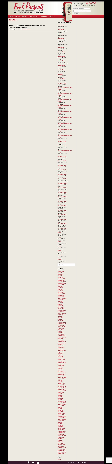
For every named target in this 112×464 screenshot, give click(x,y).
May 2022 (60, 331)
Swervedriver (61, 25)
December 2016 (62, 386)
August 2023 (61, 314)
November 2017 (62, 374)
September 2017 (62, 377)
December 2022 (62, 322)
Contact (44, 16)
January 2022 (61, 334)
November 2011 (62, 432)
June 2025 (60, 287)
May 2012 (60, 423)
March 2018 (61, 371)
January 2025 (61, 295)
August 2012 (61, 420)
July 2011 (60, 438)
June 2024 (60, 302)
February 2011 (61, 444)
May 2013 (60, 408)
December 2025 (62, 281)
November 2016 (62, 388)
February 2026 (61, 278)
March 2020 (61, 346)
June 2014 (60, 398)
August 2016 (61, 392)
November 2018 (62, 362)
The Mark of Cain (62, 83)
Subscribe (76, 13)
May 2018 (60, 368)
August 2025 (61, 284)
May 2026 (60, 276)
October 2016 (61, 389)
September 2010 (62, 452)
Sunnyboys (60, 74)
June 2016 (60, 395)
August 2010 (61, 453)
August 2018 (61, 365)
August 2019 (61, 352)
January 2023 (61, 320)
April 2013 (60, 410)
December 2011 (62, 431)
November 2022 (62, 323)
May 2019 (60, 355)
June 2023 (60, 317)
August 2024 (61, 299)
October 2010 (61, 450)
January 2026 (61, 280)
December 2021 (62, 335)
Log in (59, 459)
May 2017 (60, 382)
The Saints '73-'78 (62, 161)
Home (11, 16)
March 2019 (61, 358)
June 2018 (60, 367)
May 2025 (60, 289)
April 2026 (60, 277)
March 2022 (61, 332)
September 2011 (62, 435)
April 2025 (60, 290)
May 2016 (60, 396)
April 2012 (60, 425)
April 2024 (60, 305)
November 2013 (62, 402)
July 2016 (60, 394)
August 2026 (61, 271)
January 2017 (61, 385)
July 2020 (60, 344)
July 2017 (60, 380)
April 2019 (60, 356)
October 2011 (61, 434)
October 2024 (61, 296)
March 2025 (61, 292)
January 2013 (61, 414)
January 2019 (61, 361)
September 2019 (62, 350)
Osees (59, 232)
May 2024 (60, 304)
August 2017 (61, 379)
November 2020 (62, 341)
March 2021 (61, 340)
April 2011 (60, 441)
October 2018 (61, 364)
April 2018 (60, 370)
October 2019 (61, 349)
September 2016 (62, 391)
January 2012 (61, 429)
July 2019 (60, 353)
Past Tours (34, 16)
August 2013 (61, 405)
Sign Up (52, 16)
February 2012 (61, 428)
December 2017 (62, 373)
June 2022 (60, 329)
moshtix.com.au (27, 29)
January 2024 (61, 308)
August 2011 (61, 437)
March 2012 (61, 426)
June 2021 (60, 338)
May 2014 (60, 399)
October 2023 (61, 311)
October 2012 (61, 417)
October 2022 (61, 325)
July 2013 (60, 407)
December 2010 (62, 447)
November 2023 (62, 310)
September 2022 (62, 326)
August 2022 (61, 328)
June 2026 (60, 274)
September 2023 (62, 313)
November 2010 (62, 449)
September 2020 (62, 343)
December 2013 (62, 401)
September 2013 (62, 404)
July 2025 (60, 286)
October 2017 (61, 376)
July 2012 (60, 422)
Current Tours (20, 16)
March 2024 (61, 307)
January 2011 (61, 446)
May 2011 (60, 440)
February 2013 (61, 413)
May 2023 (60, 319)
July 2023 (60, 316)
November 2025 (62, 283)
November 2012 (62, 416)
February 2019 (61, 359)
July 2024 (60, 301)
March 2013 (61, 411)
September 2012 (62, 419)
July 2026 (60, 273)
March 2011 (60, 443)
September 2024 (62, 298)
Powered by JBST (82, 462)
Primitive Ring (61, 52)
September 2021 (62, 337)
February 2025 (61, 293)
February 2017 (61, 383)
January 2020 (61, 347)
